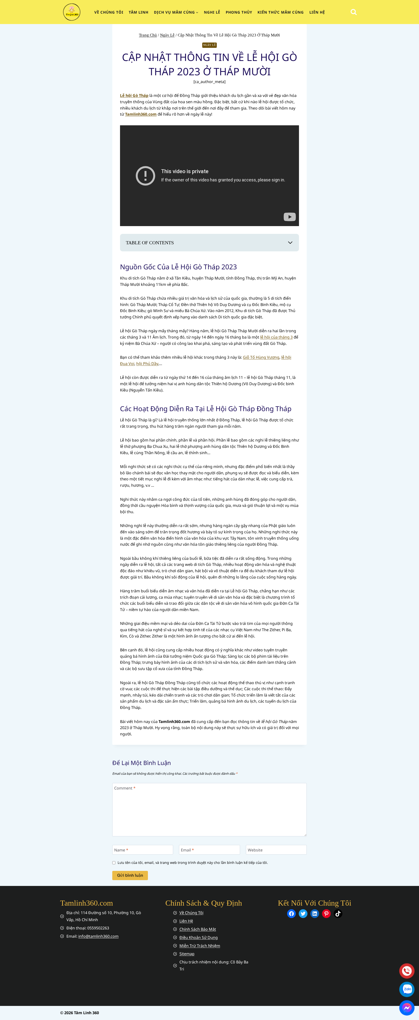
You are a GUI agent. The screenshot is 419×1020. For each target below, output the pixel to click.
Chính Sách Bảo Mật (197, 929)
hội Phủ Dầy (147, 363)
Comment (125, 787)
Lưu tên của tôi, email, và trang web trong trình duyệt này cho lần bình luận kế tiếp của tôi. (193, 862)
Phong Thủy (239, 12)
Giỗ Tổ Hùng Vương (261, 357)
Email (187, 849)
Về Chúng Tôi (191, 912)
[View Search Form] (353, 12)
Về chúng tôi (108, 12)
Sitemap (186, 953)
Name (121, 849)
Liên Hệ (317, 12)
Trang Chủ (148, 35)
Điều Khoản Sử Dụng (198, 937)
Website (255, 849)
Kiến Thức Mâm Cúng (281, 12)
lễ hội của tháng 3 (276, 337)
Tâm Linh (138, 12)
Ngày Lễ (167, 35)
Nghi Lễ (212, 12)
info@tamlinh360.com (98, 936)
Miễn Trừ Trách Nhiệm (199, 945)
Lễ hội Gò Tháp (134, 95)
